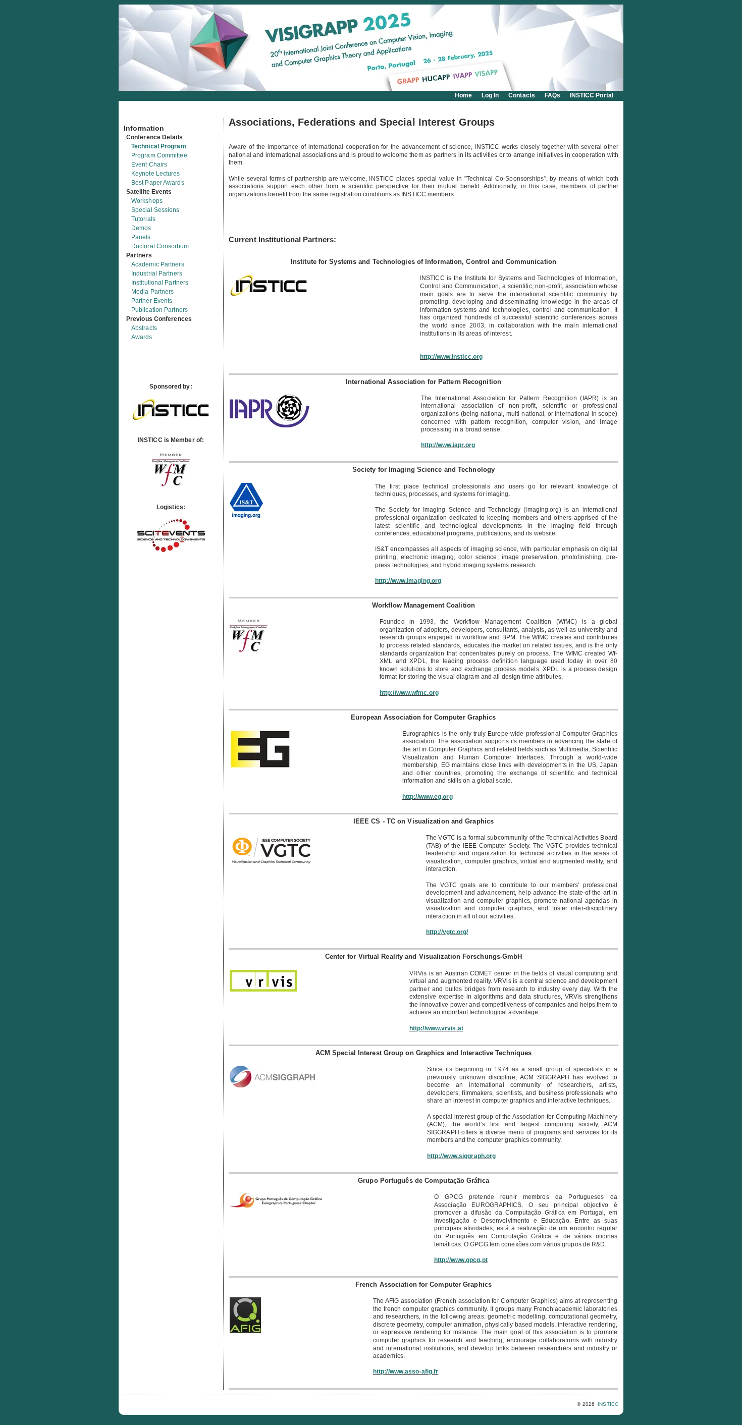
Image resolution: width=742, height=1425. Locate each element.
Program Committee (159, 155)
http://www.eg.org (427, 796)
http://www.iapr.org (448, 445)
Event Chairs (149, 164)
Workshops (147, 200)
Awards (141, 337)
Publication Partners (159, 309)
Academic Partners (157, 264)
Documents (134, 114)
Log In (490, 95)
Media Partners (152, 291)
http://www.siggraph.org (461, 1156)
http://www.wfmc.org (409, 692)
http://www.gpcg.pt (461, 1260)
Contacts (521, 95)
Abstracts (144, 328)
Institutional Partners (159, 282)
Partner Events (151, 300)
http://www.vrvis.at (436, 1028)
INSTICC (608, 1404)
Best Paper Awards (157, 182)
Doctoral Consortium (160, 246)
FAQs (552, 95)
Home (463, 95)
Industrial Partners (156, 273)
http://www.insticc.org (451, 356)
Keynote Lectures (155, 173)
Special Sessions (155, 209)
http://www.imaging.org (408, 580)
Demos (141, 228)
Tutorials (143, 219)
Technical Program (158, 146)
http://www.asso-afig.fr (405, 1371)
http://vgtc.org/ (447, 932)
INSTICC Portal (591, 95)
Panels (141, 237)
